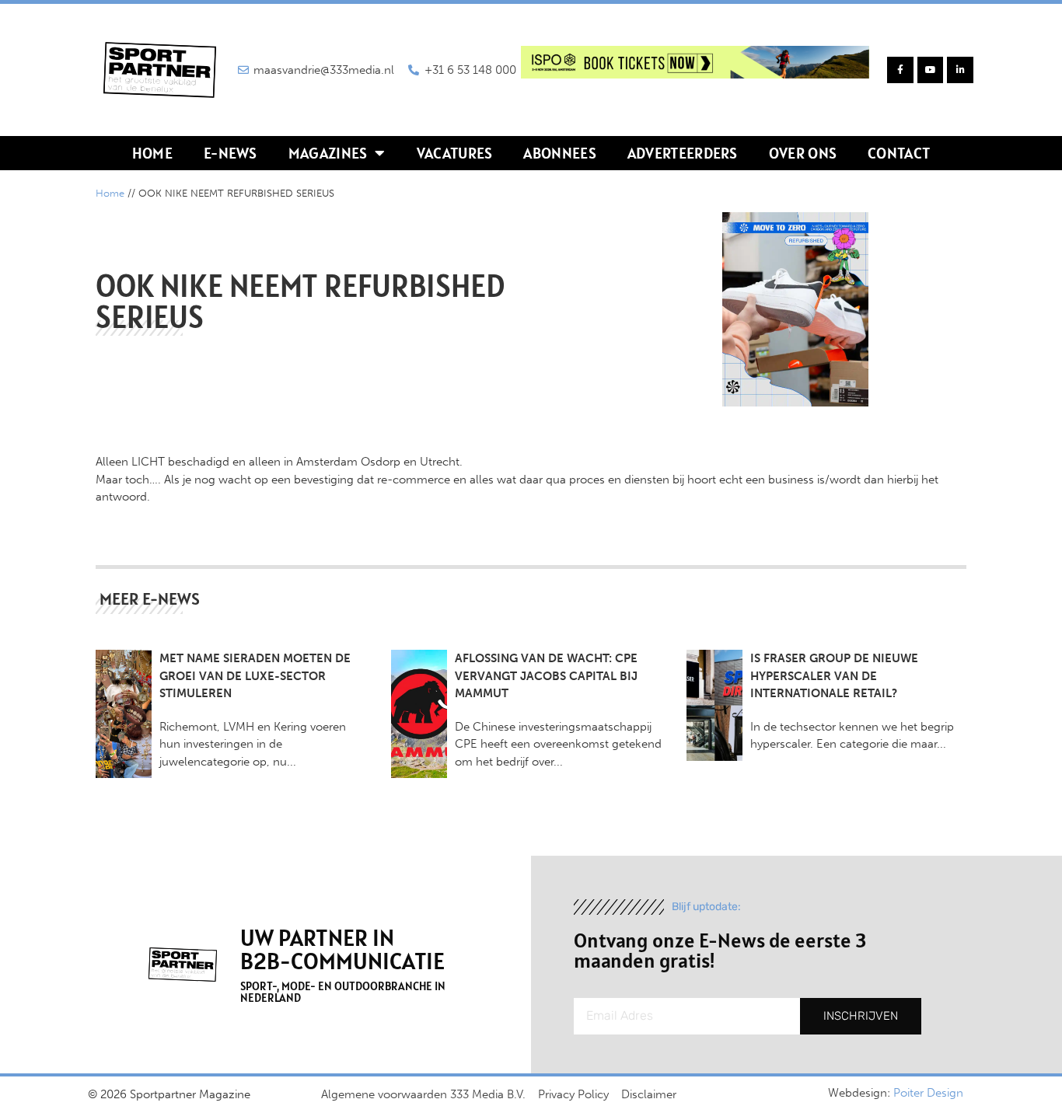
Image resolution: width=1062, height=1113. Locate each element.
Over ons (803, 153)
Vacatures (455, 153)
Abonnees (559, 153)
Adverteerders (682, 153)
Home (152, 153)
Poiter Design (928, 1093)
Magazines (328, 153)
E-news (230, 153)
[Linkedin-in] (960, 70)
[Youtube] (930, 70)
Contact (899, 153)
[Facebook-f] (900, 70)
